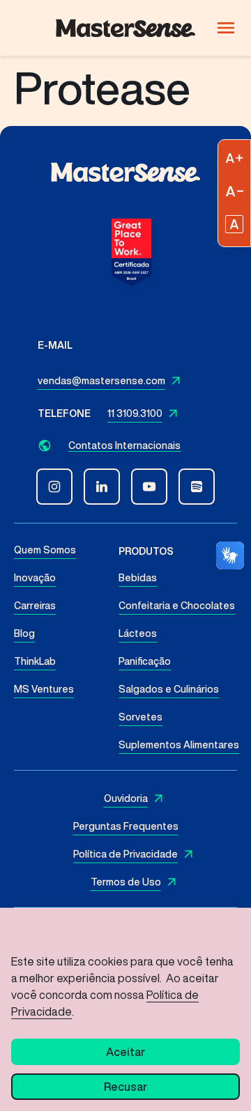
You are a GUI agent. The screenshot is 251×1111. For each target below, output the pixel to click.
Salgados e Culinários (169, 689)
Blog (24, 633)
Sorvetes (140, 717)
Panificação (145, 661)
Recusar (125, 1086)
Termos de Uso (126, 882)
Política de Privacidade (125, 854)
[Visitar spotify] (196, 486)
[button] (126, 445)
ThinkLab (35, 661)
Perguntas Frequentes (125, 826)
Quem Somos (45, 550)
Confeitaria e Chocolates (177, 605)
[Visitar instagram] (54, 486)
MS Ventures (44, 689)
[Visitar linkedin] (102, 486)
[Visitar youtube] (149, 486)
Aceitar (125, 1051)
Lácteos (138, 633)
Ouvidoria (126, 798)
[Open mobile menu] (226, 28)
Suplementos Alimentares (179, 745)
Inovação (35, 578)
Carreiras (35, 605)
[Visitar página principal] (125, 28)
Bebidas (138, 578)
